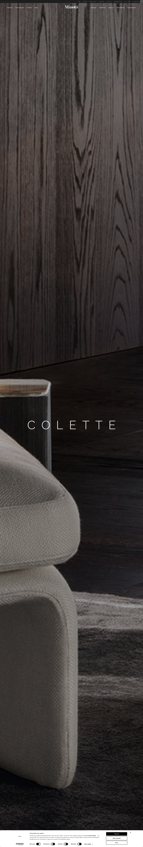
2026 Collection (19, 7)
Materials (93, 7)
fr (7, 1)
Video (36, 7)
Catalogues (101, 1)
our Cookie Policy (91, 835)
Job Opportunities (118, 1)
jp (13, 1)
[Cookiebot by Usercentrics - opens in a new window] (19, 844)
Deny (116, 842)
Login (79, 1)
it (3, 1)
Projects (29, 7)
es (9, 1)
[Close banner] (130, 832)
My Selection (136, 1)
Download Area (93, 1)
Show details (87, 844)
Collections (102, 7)
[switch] (53, 844)
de (5, 1)
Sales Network (132, 7)
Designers (85, 1)
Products (9, 7)
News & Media (121, 7)
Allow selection (117, 838)
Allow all (116, 834)
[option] (71, 425)
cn (11, 1)
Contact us (109, 1)
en (1, 1)
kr (15, 1)
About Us (111, 7)
